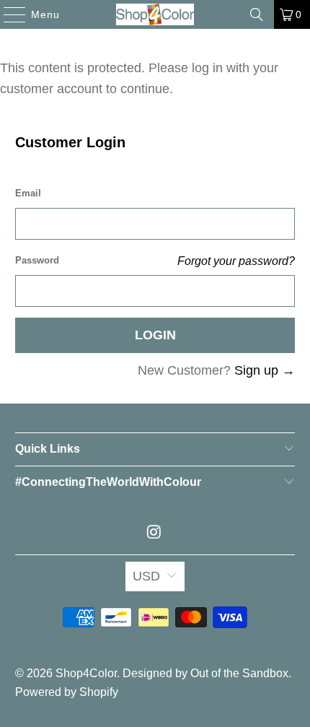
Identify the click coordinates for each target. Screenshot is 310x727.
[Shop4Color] (155, 14)
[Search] (256, 14)
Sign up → (264, 370)
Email (28, 193)
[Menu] (7, 14)
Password (37, 260)
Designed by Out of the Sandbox (205, 673)
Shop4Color (86, 673)
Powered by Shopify (66, 692)
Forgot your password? (236, 260)
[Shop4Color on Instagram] (154, 533)
